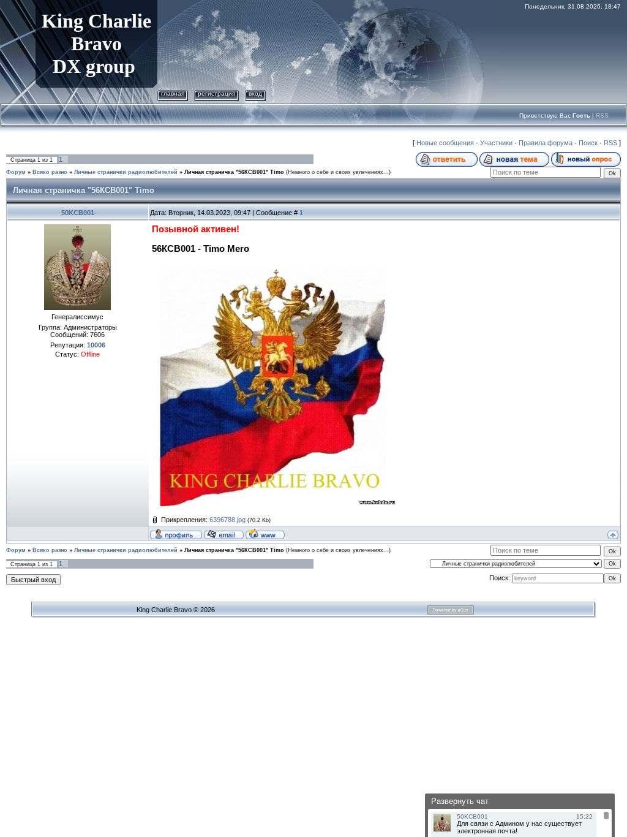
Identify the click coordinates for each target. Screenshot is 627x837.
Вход (255, 93)
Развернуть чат (460, 801)
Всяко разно (49, 172)
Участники (496, 142)
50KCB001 (77, 212)
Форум (16, 172)
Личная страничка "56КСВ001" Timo (234, 172)
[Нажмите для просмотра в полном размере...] (274, 272)
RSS (602, 115)
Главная (172, 93)
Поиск (588, 142)
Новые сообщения (445, 142)
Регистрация (216, 93)
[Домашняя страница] (265, 533)
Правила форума (546, 142)
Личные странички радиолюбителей (126, 172)
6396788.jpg (227, 519)
